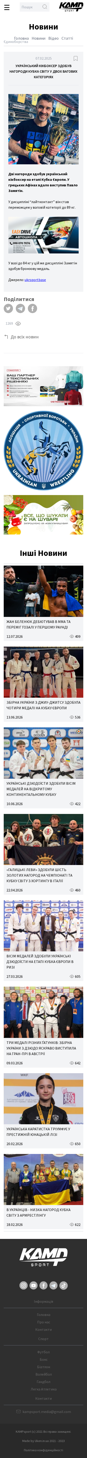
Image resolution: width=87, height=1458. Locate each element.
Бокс (44, 1359)
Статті (67, 38)
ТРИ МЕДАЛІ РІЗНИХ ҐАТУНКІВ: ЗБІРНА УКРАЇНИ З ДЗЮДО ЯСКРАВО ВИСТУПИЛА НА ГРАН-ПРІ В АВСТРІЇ (41, 1048)
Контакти (43, 1329)
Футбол (43, 1352)
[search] (45, 7)
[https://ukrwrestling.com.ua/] (43, 450)
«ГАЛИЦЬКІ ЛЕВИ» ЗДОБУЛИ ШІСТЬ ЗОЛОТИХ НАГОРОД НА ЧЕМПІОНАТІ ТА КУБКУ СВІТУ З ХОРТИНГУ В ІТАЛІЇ (39, 875)
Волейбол (43, 1374)
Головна (21, 38)
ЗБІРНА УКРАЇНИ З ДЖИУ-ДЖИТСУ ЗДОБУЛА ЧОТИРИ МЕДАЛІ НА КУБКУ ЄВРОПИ (43, 705)
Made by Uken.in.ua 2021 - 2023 (43, 1441)
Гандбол (43, 1381)
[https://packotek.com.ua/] (43, 386)
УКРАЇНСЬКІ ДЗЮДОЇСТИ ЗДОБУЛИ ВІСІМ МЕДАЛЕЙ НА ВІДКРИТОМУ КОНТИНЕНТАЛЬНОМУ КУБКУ (41, 789)
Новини (38, 38)
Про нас (43, 1322)
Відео (53, 38)
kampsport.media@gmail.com (47, 1411)
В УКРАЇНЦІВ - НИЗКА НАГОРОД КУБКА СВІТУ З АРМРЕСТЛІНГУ (38, 1212)
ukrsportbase (35, 279)
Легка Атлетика (44, 1389)
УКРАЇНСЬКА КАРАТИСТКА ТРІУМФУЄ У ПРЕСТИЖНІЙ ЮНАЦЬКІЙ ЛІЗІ (38, 1132)
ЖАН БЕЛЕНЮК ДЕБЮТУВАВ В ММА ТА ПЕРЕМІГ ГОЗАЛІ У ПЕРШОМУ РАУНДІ (38, 624)
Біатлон (43, 1366)
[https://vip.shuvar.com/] (43, 515)
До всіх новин (25, 337)
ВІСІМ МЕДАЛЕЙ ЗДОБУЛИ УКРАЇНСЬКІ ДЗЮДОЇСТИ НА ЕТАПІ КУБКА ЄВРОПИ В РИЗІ (40, 961)
